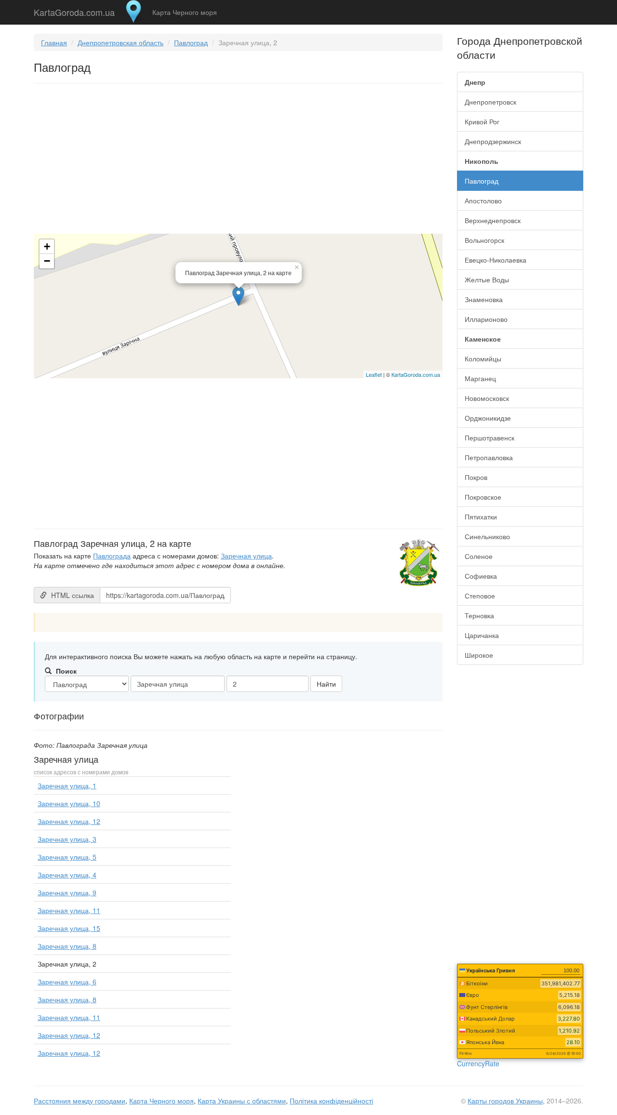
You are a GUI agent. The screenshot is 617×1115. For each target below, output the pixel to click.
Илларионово (486, 319)
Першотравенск (489, 437)
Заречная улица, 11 (69, 910)
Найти (326, 684)
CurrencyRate (478, 1063)
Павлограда (112, 555)
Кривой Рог (482, 121)
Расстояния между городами (79, 1100)
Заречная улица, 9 (67, 892)
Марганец (480, 378)
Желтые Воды (487, 279)
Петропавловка (489, 457)
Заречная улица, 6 (67, 981)
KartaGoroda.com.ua (74, 10)
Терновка (479, 615)
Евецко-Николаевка (495, 260)
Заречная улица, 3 (67, 839)
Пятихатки (481, 516)
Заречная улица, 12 (69, 821)
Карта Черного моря (184, 12)
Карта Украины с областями (242, 1100)
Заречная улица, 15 (69, 928)
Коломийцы (483, 358)
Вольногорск (484, 240)
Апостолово (483, 200)
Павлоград (191, 42)
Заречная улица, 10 (69, 803)
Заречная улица (246, 555)
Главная (54, 42)
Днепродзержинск (493, 141)
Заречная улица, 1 (67, 785)
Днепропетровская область (120, 42)
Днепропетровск (490, 101)
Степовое (480, 595)
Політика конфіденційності (331, 1100)
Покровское (483, 497)
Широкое (479, 655)
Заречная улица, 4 (67, 874)
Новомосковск (487, 398)
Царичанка (482, 635)
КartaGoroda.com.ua (415, 374)
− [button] (47, 261)
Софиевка (481, 576)
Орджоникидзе (488, 418)
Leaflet (374, 374)
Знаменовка (484, 299)
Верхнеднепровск (493, 220)
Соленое (479, 556)
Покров (476, 477)
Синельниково (487, 536)
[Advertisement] (238, 160)
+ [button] (47, 246)
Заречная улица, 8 (67, 946)
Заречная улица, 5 (67, 857)
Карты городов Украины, (506, 1100)
